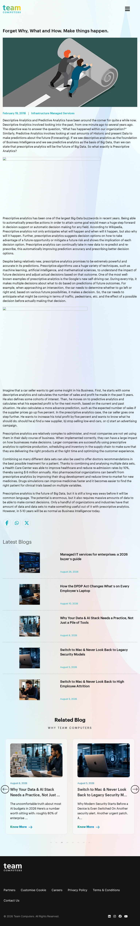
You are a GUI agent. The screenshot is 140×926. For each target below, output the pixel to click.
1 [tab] (51, 842)
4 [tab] (67, 842)
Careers (57, 890)
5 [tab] (73, 842)
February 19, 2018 (14, 113)
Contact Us (11, 900)
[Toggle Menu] (79, 9)
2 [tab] (56, 842)
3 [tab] (62, 842)
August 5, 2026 (18, 783)
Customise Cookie (33, 890)
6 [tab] (78, 842)
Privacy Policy (77, 890)
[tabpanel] (36, 786)
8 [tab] (89, 842)
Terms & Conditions (106, 890)
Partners (9, 890)
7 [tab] (83, 842)
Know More (18, 826)
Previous (5, 789)
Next (135, 789)
